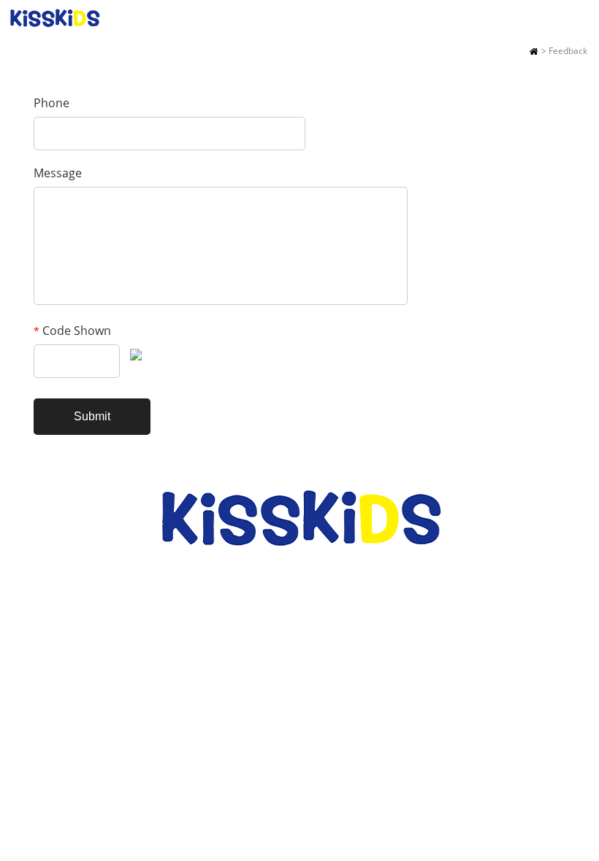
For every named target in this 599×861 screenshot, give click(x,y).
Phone (51, 103)
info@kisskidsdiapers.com (324, 627)
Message (58, 173)
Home (534, 51)
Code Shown (72, 331)
